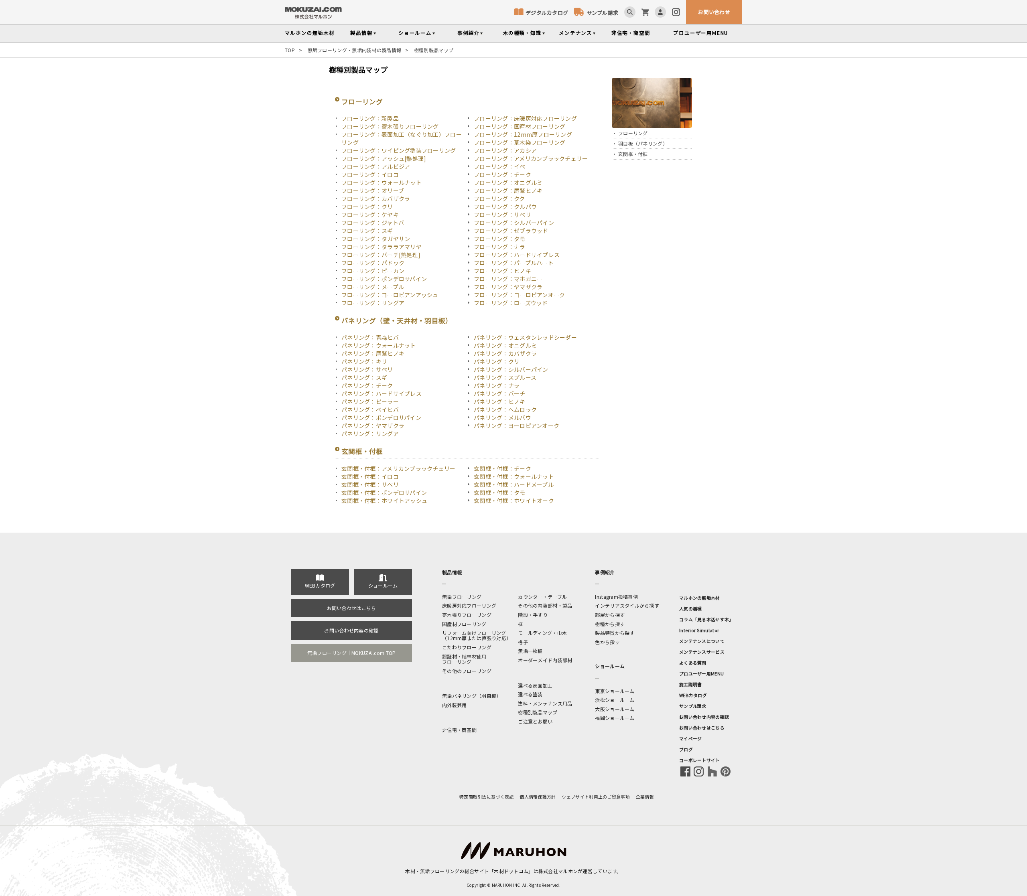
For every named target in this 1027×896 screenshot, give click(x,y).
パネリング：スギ (364, 377)
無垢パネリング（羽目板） (471, 695)
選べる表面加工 (535, 685)
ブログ (686, 749)
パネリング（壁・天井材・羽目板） (396, 320)
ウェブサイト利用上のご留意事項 (596, 796)
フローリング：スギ (367, 231)
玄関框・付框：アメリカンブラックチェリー (398, 468)
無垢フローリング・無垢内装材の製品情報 (355, 50)
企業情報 (645, 796)
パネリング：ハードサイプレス (381, 393)
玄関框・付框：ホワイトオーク (514, 501)
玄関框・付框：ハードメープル (514, 484)
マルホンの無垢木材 (699, 597)
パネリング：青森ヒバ (370, 337)
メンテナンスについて (702, 641)
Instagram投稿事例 (616, 596)
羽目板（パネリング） (643, 143)
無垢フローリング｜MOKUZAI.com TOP (351, 652)
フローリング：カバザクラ (375, 199)
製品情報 (361, 32)
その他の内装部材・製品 (545, 605)
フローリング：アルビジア (375, 166)
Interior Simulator (699, 630)
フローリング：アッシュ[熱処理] (383, 158)
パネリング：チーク (367, 385)
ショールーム (415, 32)
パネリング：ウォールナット (378, 345)
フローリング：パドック (372, 263)
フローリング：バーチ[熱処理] (380, 255)
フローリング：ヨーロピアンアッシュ (389, 295)
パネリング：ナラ (497, 385)
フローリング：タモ (500, 239)
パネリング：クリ (497, 361)
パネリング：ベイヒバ (370, 409)
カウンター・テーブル (542, 596)
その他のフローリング (466, 670)
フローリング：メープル (372, 287)
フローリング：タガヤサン (375, 239)
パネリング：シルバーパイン (511, 369)
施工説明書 (690, 684)
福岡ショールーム (614, 717)
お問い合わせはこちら (351, 607)
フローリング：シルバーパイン (514, 223)
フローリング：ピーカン (372, 271)
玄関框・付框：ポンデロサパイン (384, 493)
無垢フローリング (461, 596)
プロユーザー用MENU (701, 673)
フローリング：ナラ (500, 247)
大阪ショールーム (614, 708)
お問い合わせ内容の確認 (351, 630)
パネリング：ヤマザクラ (372, 426)
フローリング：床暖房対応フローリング (525, 118)
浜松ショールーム (614, 699)
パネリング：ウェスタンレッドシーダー (525, 337)
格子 (523, 642)
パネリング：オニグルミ (505, 345)
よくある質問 (692, 662)
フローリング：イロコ (370, 174)
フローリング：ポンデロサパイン (384, 279)
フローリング (362, 101)
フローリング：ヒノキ (502, 271)
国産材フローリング (464, 623)
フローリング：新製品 (370, 118)
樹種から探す (610, 623)
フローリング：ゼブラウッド (511, 231)
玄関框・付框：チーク (502, 468)
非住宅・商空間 (630, 32)
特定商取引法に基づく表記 (486, 796)
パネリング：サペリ (367, 369)
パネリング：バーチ (500, 393)
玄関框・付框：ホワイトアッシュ (384, 501)
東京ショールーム (614, 690)
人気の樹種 (690, 608)
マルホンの (310, 32)
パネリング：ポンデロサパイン (381, 418)
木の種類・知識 (522, 32)
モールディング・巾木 (542, 632)
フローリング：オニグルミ (508, 182)
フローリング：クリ (367, 207)
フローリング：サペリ (502, 215)
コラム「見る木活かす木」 (706, 619)
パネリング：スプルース (505, 377)
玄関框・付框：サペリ (370, 484)
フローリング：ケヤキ (370, 215)
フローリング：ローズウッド (511, 303)
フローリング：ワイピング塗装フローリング (398, 150)
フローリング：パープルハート (514, 263)
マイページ (690, 738)
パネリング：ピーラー (370, 401)
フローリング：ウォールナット (381, 182)
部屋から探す (610, 614)
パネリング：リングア (370, 434)
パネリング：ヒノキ (500, 401)
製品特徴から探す (614, 632)
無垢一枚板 (530, 650)
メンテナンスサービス (702, 652)
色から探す (607, 642)
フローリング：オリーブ (372, 190)
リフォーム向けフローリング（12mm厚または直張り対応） (476, 635)
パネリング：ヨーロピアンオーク (516, 426)
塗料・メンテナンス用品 (545, 703)
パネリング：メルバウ (502, 418)
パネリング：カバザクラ (505, 353)
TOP (290, 50)
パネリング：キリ (364, 361)
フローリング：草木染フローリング (519, 142)
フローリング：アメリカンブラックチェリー (531, 158)
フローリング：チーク (502, 174)
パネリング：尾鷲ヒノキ (372, 353)
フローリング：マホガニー (508, 279)
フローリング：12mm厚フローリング (523, 134)
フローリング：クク (499, 199)
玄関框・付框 (362, 451)
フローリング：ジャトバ (372, 223)
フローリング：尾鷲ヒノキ (508, 190)
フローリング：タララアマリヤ (381, 247)
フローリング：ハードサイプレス (517, 255)
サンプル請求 (602, 12)
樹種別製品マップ (537, 712)
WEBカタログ (320, 585)
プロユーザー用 (700, 32)
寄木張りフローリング (466, 614)
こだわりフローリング (466, 647)
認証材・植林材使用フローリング (464, 659)
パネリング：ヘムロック (505, 409)
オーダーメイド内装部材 (545, 660)
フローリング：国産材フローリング (519, 126)
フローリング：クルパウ (505, 207)
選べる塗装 (530, 694)
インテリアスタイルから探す (627, 605)
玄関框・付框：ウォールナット (514, 476)
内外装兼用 (454, 704)
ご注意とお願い (535, 721)
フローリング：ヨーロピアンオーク (519, 295)
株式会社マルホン (558, 871)
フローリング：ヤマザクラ (508, 287)
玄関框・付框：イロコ (370, 476)
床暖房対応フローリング (469, 605)
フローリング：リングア (372, 303)
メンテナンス (575, 32)
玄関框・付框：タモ (500, 493)
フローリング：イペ (500, 166)
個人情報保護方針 (538, 796)
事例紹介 (468, 32)
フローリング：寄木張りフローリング (390, 126)
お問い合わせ (714, 12)
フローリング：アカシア (505, 150)
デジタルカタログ (547, 12)
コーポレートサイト (699, 760)
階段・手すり (533, 614)
